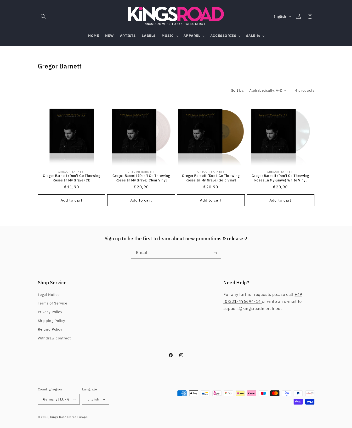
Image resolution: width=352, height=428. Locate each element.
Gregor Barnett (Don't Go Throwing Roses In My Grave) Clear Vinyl (141, 177)
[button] (43, 16)
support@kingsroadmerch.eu (252, 308)
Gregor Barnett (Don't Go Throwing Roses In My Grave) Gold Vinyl (210, 177)
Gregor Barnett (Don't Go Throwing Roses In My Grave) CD (71, 177)
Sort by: (237, 90)
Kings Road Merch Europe (69, 417)
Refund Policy (50, 329)
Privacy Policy (50, 312)
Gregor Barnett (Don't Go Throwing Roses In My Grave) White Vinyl (280, 177)
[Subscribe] (215, 253)
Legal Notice (49, 294)
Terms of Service (52, 303)
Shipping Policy (51, 320)
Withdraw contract (54, 338)
